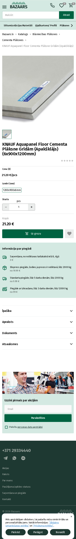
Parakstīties (38, 418)
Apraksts (7, 322)
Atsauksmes (10, 344)
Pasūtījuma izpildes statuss (16, 486)
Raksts (5, 474)
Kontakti (6, 499)
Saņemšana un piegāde (14, 493)
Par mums (7, 480)
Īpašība (6, 311)
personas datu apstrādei (30, 427)
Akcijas (5, 468)
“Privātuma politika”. (43, 525)
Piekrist (15, 532)
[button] (72, 25)
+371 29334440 (16, 450)
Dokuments (9, 333)
